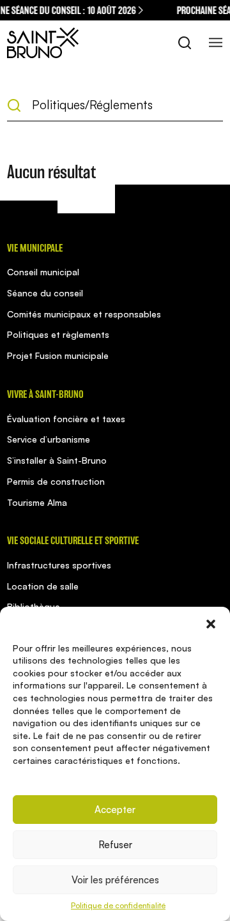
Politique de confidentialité (118, 905)
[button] (210, 622)
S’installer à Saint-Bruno (57, 460)
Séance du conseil (45, 292)
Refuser (115, 845)
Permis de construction (56, 481)
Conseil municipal (43, 271)
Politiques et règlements (58, 334)
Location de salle (43, 586)
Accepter (115, 809)
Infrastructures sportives (59, 564)
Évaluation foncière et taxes (66, 418)
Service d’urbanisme (48, 439)
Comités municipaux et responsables (84, 313)
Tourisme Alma (37, 502)
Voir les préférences (115, 880)
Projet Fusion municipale (58, 355)
